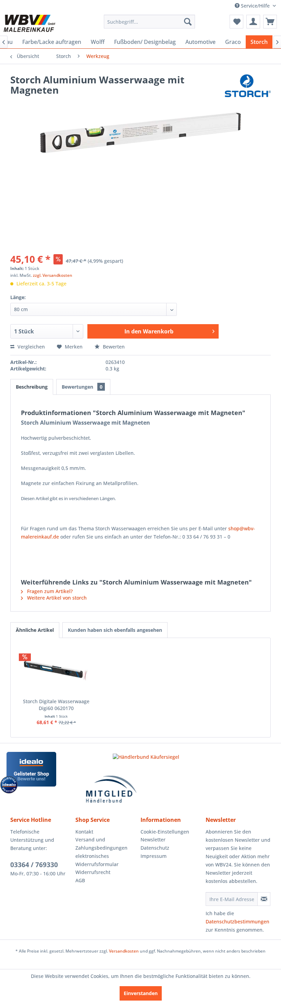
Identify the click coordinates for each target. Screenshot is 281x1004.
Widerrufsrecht (92, 872)
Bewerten (113, 346)
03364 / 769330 (34, 864)
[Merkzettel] (236, 21)
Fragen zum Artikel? (49, 591)
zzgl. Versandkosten (52, 275)
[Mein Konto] (253, 21)
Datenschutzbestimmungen (237, 921)
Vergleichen (30, 346)
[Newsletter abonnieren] (263, 899)
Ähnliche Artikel (35, 630)
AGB (80, 880)
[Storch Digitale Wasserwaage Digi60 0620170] (56, 671)
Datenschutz (154, 847)
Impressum (153, 856)
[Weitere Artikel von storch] (248, 86)
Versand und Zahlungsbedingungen (101, 843)
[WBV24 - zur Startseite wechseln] (29, 23)
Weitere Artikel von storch (56, 597)
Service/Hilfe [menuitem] (255, 5)
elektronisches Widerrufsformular (97, 860)
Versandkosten (124, 951)
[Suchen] (188, 21)
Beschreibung (32, 386)
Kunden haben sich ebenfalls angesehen (115, 630)
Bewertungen (82, 386)
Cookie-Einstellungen (164, 831)
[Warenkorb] (270, 21)
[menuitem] (149, 21)
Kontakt (84, 831)
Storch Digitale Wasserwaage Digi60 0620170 (56, 704)
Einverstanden (141, 993)
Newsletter (153, 839)
